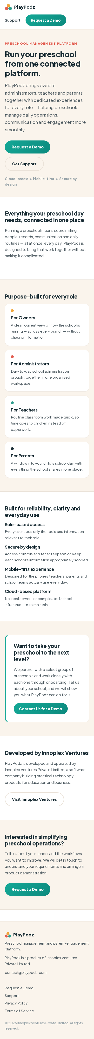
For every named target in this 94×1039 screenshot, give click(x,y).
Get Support (24, 163)
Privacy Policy (16, 1003)
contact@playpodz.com (26, 972)
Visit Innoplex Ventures (34, 799)
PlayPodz (24, 7)
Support (12, 20)
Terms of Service (19, 1011)
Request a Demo (46, 20)
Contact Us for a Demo (40, 708)
